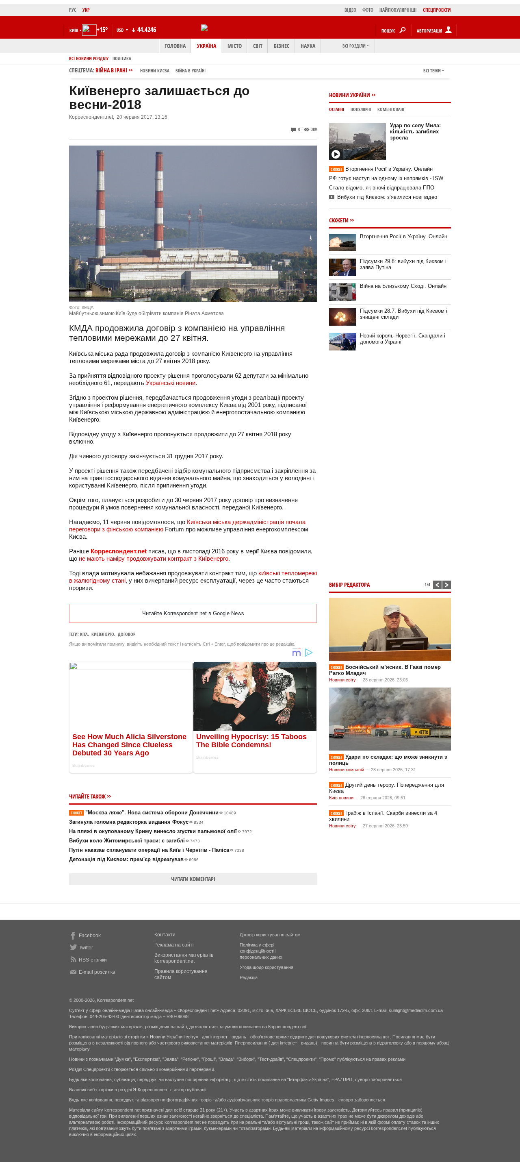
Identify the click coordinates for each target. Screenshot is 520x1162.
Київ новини (341, 797)
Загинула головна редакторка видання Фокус (136, 822)
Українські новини (170, 382)
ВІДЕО (350, 10)
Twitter (86, 948)
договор (126, 634)
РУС (72, 10)
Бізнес (281, 46)
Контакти (165, 935)
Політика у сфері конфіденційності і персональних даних (261, 951)
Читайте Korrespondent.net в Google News (193, 613)
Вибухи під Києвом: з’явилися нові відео (387, 197)
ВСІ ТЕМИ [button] (432, 70)
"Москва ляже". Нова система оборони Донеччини (153, 812)
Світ (257, 46)
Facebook (90, 935)
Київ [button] (73, 30)
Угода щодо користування (266, 967)
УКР (86, 10)
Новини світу (342, 679)
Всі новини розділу (88, 58)
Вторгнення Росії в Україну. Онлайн (382, 169)
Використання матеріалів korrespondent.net (183, 958)
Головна (175, 46)
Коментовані (390, 109)
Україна (206, 46)
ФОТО (367, 10)
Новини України (349, 95)
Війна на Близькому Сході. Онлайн (403, 286)
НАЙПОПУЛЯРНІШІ (398, 10)
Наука (308, 46)
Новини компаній (346, 769)
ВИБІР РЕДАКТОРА (349, 584)
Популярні (361, 109)
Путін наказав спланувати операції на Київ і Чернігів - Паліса (156, 850)
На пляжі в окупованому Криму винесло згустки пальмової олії (160, 831)
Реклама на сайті (174, 945)
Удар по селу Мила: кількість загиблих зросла (415, 131)
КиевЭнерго (102, 634)
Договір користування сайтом (270, 934)
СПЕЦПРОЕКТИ (437, 10)
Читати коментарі (193, 879)
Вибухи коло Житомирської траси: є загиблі (134, 841)
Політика (122, 58)
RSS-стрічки (93, 960)
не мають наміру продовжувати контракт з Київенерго (153, 558)
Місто (235, 46)
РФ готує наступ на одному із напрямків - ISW (386, 178)
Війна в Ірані (150, 70)
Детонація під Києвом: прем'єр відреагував (134, 859)
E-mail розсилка (97, 972)
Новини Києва (154, 70)
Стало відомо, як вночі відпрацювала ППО (381, 188)
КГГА (84, 634)
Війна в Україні (191, 70)
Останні (336, 109)
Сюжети (339, 220)
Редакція (249, 977)
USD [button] (121, 30)
